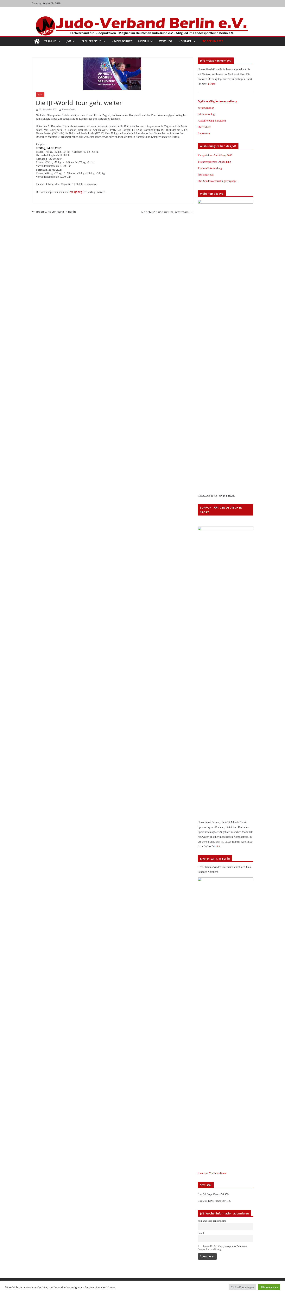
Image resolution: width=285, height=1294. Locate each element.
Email (201, 1233)
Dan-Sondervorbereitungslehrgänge (217, 181)
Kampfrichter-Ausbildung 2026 (215, 155)
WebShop (166, 41)
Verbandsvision (206, 107)
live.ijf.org (75, 192)
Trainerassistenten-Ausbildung (214, 161)
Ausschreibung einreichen (212, 120)
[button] (58, 41)
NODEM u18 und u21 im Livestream (164, 212)
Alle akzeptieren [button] (269, 1287)
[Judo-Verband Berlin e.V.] (143, 17)
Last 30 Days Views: (209, 1194)
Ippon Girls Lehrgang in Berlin (56, 211)
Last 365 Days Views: (210, 1200)
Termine (50, 41)
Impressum (204, 133)
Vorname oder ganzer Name (212, 1220)
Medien (143, 41)
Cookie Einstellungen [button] (242, 1287)
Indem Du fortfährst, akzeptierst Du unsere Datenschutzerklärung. (222, 1248)
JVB (69, 41)
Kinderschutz (122, 41)
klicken (211, 83)
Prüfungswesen (206, 174)
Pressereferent (68, 109)
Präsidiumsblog (206, 114)
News (40, 95)
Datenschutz (204, 127)
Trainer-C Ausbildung (210, 168)
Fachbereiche (91, 41)
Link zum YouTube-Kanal (212, 1173)
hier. (218, 846)
